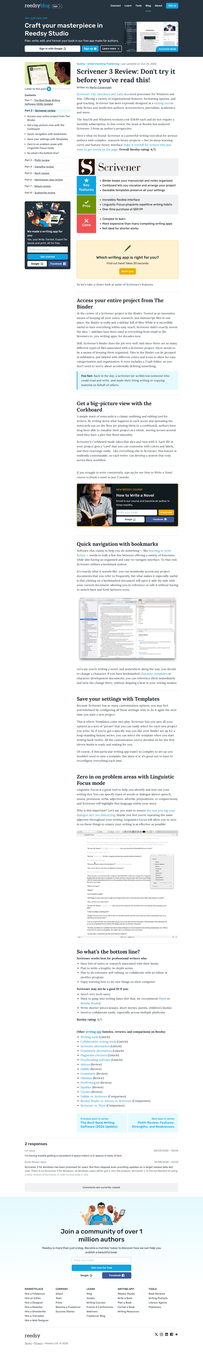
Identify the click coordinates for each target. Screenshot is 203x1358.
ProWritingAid (90, 1082)
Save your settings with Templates (47, 139)
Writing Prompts (158, 1298)
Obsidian (86, 1078)
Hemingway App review (49, 179)
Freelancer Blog (96, 1315)
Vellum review (42, 186)
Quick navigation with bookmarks (47, 134)
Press (59, 1302)
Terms (28, 1343)
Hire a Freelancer (35, 1293)
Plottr (162, 998)
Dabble (85, 1069)
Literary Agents (158, 1302)
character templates (154, 673)
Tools (138, 5)
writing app (94, 1032)
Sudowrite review (45, 192)
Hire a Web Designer (37, 1320)
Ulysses (86, 1092)
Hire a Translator (34, 1315)
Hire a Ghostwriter (35, 1311)
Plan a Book (124, 1302)
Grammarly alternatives (96, 1051)
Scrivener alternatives (95, 1046)
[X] (156, 1334)
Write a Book (125, 1298)
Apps (55, 6)
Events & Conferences (100, 1307)
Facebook (56, 263)
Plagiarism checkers (94, 1055)
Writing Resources (128, 1311)
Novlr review (42, 173)
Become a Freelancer (68, 1307)
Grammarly (88, 1073)
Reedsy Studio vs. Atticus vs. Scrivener (106, 1101)
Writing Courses (96, 1302)
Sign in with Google (50, 48)
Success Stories (65, 1311)
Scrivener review (45, 110)
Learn (128, 5)
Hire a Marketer (34, 1307)
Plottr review (42, 160)
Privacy (38, 1343)
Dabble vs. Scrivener (94, 1096)
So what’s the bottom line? (43, 153)
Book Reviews (157, 1293)
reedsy (37, 6)
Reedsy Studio (90, 1003)
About (158, 5)
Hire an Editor (33, 1298)
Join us (172, 5)
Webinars (92, 1311)
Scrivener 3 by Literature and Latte (100, 94)
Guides (81, 63)
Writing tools (89, 1037)
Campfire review (44, 166)
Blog (148, 5)
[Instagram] (161, 1334)
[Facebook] (172, 1334)
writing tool (162, 103)
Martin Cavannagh (101, 87)
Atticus (85, 1064)
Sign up (88, 48)
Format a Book (126, 1307)
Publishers (155, 1307)
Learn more (109, 48)
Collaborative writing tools (98, 1041)
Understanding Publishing (103, 63)
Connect (116, 5)
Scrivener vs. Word (93, 1105)
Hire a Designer (34, 1302)
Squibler (86, 1087)
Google (35, 263)
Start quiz (127, 271)
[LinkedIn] (166, 1334)
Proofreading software (96, 1060)
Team (59, 1298)
